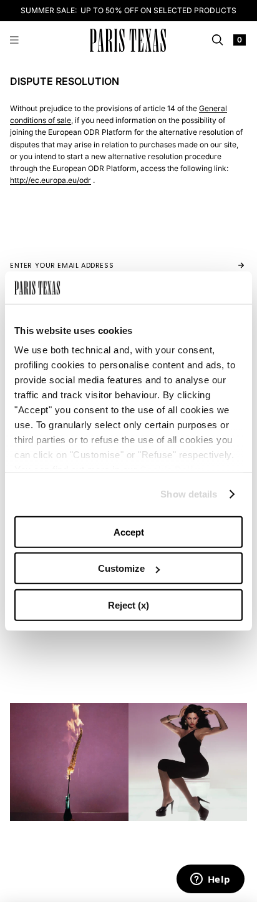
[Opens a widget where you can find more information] (210, 880)
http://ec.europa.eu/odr (50, 180)
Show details (188, 494)
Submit (228, 265)
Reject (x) (128, 605)
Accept (129, 532)
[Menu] (14, 40)
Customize (121, 568)
